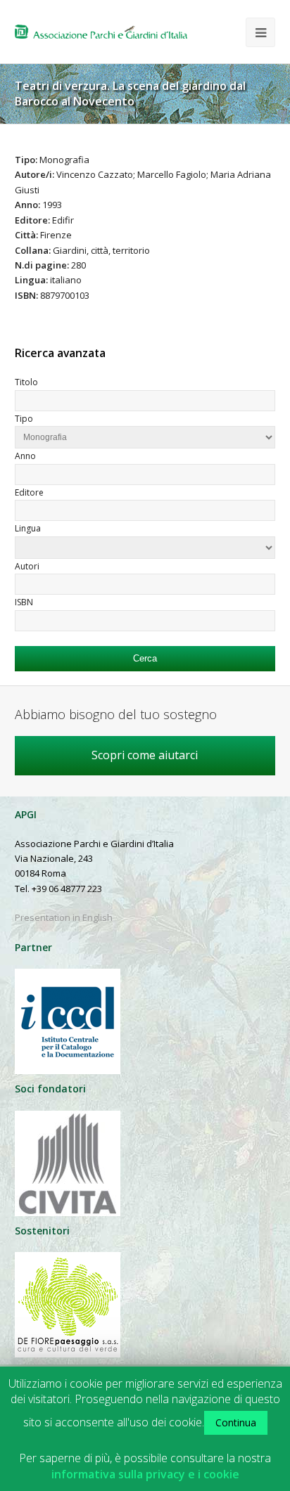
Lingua (28, 528)
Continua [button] (235, 1422)
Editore (29, 492)
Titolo (26, 382)
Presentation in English (64, 917)
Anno (25, 456)
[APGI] (101, 32)
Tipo (24, 419)
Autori (27, 566)
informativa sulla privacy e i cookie (145, 1474)
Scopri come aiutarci (145, 755)
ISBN (24, 602)
